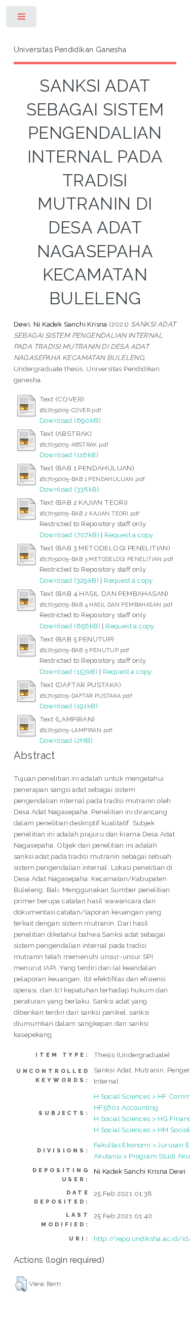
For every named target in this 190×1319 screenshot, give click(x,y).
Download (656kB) (70, 626)
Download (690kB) (70, 420)
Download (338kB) (69, 489)
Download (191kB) (69, 706)
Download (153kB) (69, 671)
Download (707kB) (69, 535)
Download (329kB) (69, 580)
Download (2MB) (66, 740)
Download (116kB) (69, 455)
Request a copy (129, 535)
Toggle (22, 19)
